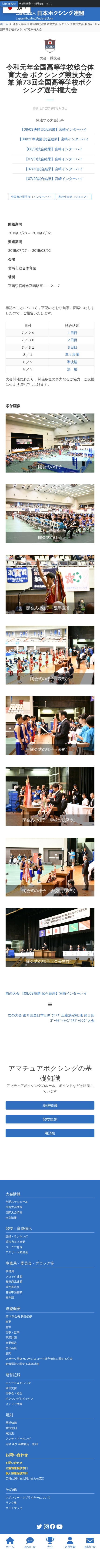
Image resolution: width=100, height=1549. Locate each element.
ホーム (4, 24)
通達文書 (11, 1388)
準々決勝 (72, 354)
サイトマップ (14, 1508)
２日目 (72, 340)
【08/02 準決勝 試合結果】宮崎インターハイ (53, 139)
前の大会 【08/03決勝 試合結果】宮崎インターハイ (46, 993)
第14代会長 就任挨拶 (19, 1316)
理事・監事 (13, 1332)
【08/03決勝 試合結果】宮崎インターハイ (53, 129)
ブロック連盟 (14, 1276)
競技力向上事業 (15, 1241)
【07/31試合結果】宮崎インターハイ (53, 159)
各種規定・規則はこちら (35, 4)
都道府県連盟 (14, 1281)
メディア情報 (14, 1404)
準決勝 (72, 362)
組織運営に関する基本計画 (22, 1364)
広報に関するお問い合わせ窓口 (25, 1478)
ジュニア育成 (14, 1247)
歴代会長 (11, 1348)
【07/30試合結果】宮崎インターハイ (53, 169)
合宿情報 (11, 1217)
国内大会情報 (14, 1207)
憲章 (8, 1327)
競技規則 (50, 1119)
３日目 (72, 347)
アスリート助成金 (17, 1252)
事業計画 (11, 1337)
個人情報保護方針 (17, 1473)
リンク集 (11, 1502)
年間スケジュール (17, 1201)
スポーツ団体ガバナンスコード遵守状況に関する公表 (39, 1358)
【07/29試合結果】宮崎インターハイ (53, 179)
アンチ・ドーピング (18, 1438)
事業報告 (11, 1342)
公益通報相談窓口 (17, 1468)
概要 (8, 1321)
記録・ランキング (17, 1236)
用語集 (50, 1133)
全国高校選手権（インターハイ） (32, 197)
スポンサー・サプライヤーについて (28, 1497)
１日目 (72, 333)
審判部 (10, 1297)
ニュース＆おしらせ (18, 1383)
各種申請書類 (14, 1292)
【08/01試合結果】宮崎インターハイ (54, 149)
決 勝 (72, 369)
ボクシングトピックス (19, 1398)
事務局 (10, 1271)
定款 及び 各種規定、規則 (22, 1444)
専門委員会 (13, 1287)
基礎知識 (50, 1105)
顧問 (8, 1353)
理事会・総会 (14, 1393)
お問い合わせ (14, 1462)
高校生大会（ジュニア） (73, 197)
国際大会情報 (14, 1212)
